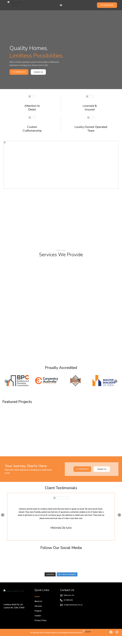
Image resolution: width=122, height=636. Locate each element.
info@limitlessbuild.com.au (73, 605)
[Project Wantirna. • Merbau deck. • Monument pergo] (46, 562)
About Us (38, 601)
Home (37, 596)
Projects (38, 611)
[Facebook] (110, 632)
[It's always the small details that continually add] (76, 562)
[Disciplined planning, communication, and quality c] (106, 562)
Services (38, 606)
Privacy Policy (40, 620)
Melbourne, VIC (69, 595)
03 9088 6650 (68, 600)
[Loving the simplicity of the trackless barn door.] (15, 562)
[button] (61, 5)
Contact (38, 616)
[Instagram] (116, 632)
